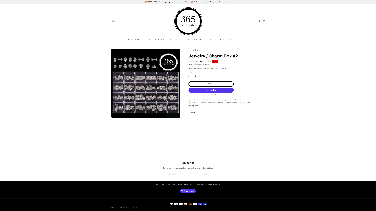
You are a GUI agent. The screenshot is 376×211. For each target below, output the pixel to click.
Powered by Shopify (132, 207)
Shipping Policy (201, 184)
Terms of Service (214, 184)
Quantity (191, 72)
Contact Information (163, 184)
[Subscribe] (204, 174)
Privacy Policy (177, 184)
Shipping (191, 64)
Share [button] (193, 112)
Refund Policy (189, 184)
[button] (113, 21)
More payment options (211, 95)
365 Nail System (121, 207)
